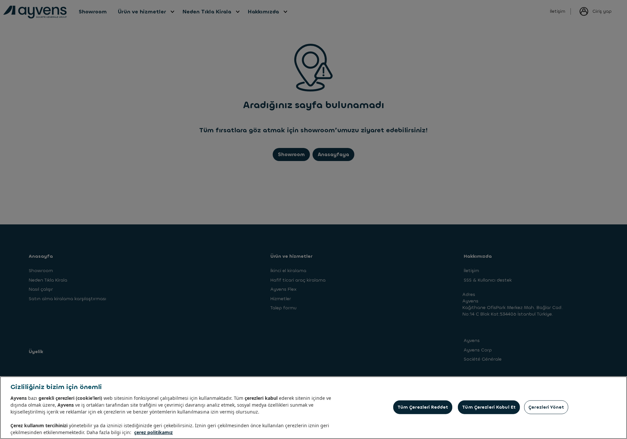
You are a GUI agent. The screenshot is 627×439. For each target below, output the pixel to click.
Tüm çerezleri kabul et (489, 407)
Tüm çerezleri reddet (422, 407)
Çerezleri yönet (546, 407)
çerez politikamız (153, 432)
